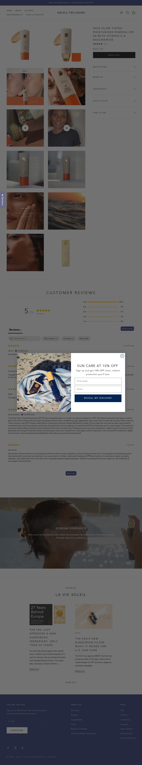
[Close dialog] (122, 356)
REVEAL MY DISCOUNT (98, 398)
